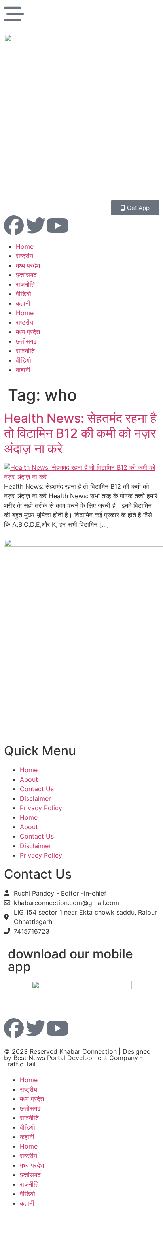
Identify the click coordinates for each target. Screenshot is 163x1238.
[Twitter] (35, 225)
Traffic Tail (20, 1064)
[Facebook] (14, 225)
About (29, 779)
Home (25, 246)
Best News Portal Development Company (75, 1058)
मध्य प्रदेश (28, 265)
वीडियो (23, 294)
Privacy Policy (41, 808)
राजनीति (25, 284)
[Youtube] (57, 225)
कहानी (23, 303)
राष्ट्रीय (24, 256)
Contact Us (37, 789)
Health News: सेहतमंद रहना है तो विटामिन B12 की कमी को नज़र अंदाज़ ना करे (80, 433)
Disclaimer (35, 798)
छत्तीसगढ (26, 275)
